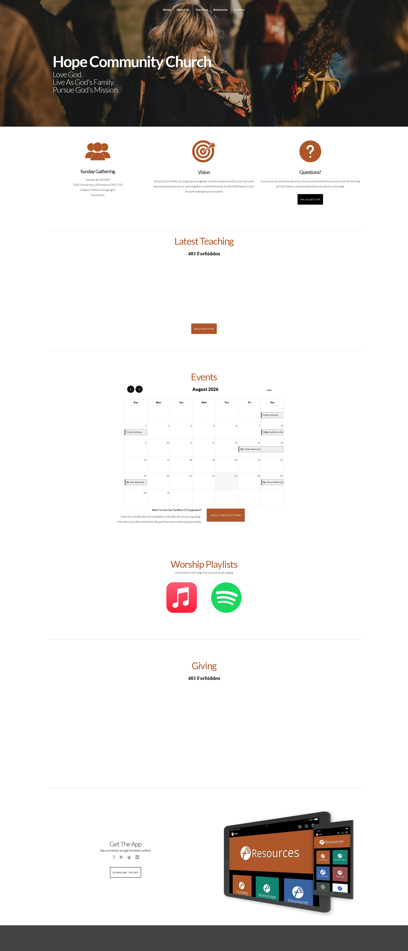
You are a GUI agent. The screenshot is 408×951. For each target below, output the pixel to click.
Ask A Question (310, 199)
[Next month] (139, 389)
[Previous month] (130, 389)
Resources (220, 9)
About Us (183, 9)
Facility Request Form (226, 515)
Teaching (201, 9)
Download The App (125, 872)
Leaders (239, 9)
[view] (269, 389)
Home (167, 9)
